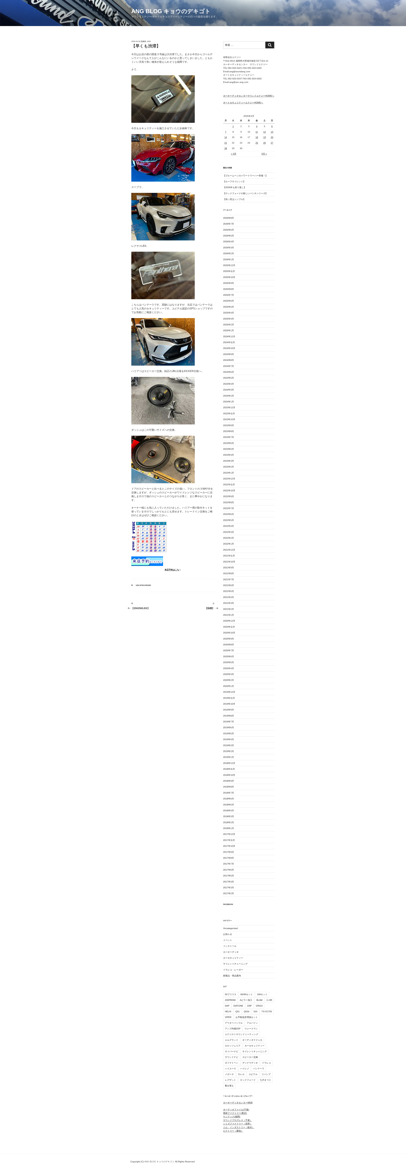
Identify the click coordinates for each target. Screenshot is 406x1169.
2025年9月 (228, 283)
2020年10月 (229, 632)
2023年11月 (229, 413)
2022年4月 (228, 526)
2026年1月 (228, 259)
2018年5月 (228, 804)
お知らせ (227, 934)
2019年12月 (229, 692)
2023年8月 (228, 431)
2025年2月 (228, 324)
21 (225, 143)
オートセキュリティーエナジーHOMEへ (243, 102)
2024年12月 (229, 336)
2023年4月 (228, 455)
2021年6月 (228, 585)
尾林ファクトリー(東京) (235, 1113)
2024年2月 (228, 395)
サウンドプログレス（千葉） (237, 1120)
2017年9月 (228, 852)
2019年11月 (229, 698)
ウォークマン (251, 1028)
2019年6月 (228, 727)
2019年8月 (228, 715)
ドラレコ (266, 1063)
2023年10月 (229, 419)
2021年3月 (228, 603)
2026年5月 (228, 235)
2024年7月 (228, 366)
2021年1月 (228, 615)
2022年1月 (228, 544)
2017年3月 (228, 887)
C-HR (269, 1000)
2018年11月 (229, 769)
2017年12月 (229, 834)
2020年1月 (228, 686)
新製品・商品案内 (232, 975)
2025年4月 (228, 312)
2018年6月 (228, 798)
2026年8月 (228, 218)
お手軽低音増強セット (247, 1017)
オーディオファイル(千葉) (236, 1109)
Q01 (237, 1011)
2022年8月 (228, 502)
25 (256, 143)
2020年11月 (229, 627)
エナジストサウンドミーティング (241, 1034)
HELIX (228, 1011)
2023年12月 (229, 407)
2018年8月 (228, 786)
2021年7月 (228, 579)
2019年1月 (228, 757)
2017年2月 (228, 893)
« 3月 (233, 153)
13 (272, 132)
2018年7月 (228, 792)
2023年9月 (228, 425)
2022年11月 (229, 484)
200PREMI (230, 1000)
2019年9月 (228, 709)
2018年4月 (228, 810)
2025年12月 (229, 265)
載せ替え (229, 1085)
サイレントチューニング (235, 963)
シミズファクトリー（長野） (237, 1123)
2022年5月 (228, 520)
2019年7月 (228, 721)
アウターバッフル (234, 1023)
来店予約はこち (172, 569)
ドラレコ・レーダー (233, 970)
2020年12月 (229, 621)
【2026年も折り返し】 (234, 187)
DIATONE (238, 1005)
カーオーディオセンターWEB (237, 1102)
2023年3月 (228, 461)
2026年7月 (228, 224)
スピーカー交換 (250, 1057)
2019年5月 (228, 733)
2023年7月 (228, 437)
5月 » (264, 153)
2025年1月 (228, 330)
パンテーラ (258, 1068)
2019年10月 (229, 704)
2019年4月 (228, 739)
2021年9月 (228, 567)
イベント (227, 940)
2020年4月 (228, 668)
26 (264, 143)
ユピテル (253, 1074)
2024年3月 (228, 389)
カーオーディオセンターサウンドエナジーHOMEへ (248, 95)
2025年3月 (228, 318)
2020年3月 (228, 674)
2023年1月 (228, 472)
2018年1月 (228, 828)
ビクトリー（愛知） (233, 1131)
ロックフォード (248, 1080)
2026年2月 (228, 253)
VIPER (228, 1017)
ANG (149, 41)
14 (225, 137)
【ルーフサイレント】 (234, 181)
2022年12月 (229, 478)
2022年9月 (228, 496)
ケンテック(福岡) (231, 1116)
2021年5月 (228, 591)
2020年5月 (228, 662)
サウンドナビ (231, 1057)
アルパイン (252, 1023)
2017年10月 (229, 846)
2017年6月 (228, 870)
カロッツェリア (232, 1045)
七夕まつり (265, 1080)
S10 (255, 1011)
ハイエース (230, 1068)
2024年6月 (228, 372)
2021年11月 (229, 555)
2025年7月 (228, 295)
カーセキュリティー (233, 958)
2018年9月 (228, 781)
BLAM (259, 1000)
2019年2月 (228, 751)
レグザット (230, 1080)
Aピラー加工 (246, 1000)
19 (264, 137)
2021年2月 (228, 609)
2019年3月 (228, 745)
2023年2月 (228, 466)
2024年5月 (228, 378)
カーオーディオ (231, 952)
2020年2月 (228, 680)
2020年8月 (228, 644)
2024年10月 (229, 348)
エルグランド (231, 1040)
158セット (262, 994)
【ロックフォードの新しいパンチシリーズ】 (245, 193)
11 (256, 132)
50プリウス (230, 994)
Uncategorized (143, 585)
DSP (249, 1005)
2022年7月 (228, 508)
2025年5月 (228, 307)
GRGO (259, 1005)
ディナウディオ (250, 1063)
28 (225, 148)
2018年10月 (229, 775)
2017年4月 (228, 881)
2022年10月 (229, 490)
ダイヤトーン (231, 1063)
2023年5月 (228, 449)
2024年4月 (228, 384)
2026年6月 (228, 230)
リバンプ (266, 1074)
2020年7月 (228, 650)
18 (256, 137)
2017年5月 (228, 875)
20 (272, 137)
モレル (241, 1074)
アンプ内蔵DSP (232, 1028)
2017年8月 (228, 858)
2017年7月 (228, 863)
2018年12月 (229, 763)
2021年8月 (228, 573)
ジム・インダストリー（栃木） (238, 1127)
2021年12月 (229, 550)
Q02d (246, 1011)
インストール (229, 946)
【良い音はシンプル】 (234, 199)
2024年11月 (229, 342)
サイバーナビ (231, 1051)
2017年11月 (229, 840)
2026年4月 (228, 241)
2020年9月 (228, 638)
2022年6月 (228, 514)
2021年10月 (229, 561)
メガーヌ (229, 1074)
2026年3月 (228, 247)
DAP (227, 1005)
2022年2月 (228, 538)
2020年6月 (228, 656)
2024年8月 (228, 360)
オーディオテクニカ (252, 1040)
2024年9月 (228, 354)
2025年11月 (229, 271)
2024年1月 (228, 401)
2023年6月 (228, 443)
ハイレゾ (244, 1068)
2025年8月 (228, 289)
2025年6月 (228, 301)
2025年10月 (229, 277)
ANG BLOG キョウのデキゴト (171, 11)
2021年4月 (228, 597)
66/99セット (246, 994)
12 (264, 132)
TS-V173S (267, 1011)
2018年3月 (228, 816)
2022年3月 (228, 532)
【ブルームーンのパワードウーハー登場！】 (245, 175)
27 (272, 143)
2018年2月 (228, 822)
